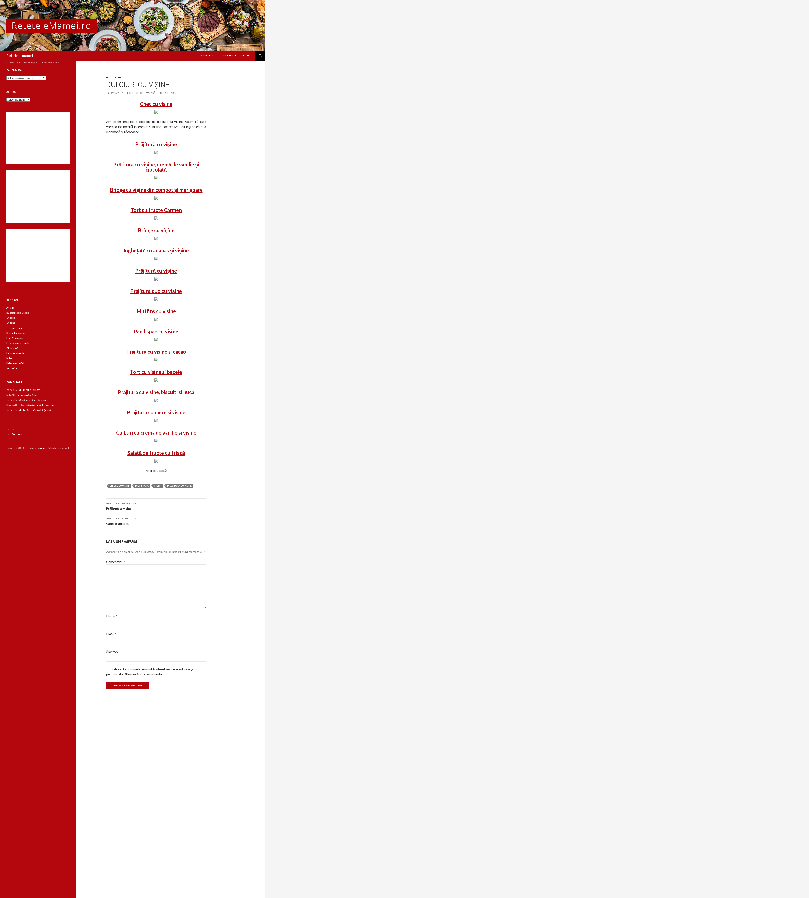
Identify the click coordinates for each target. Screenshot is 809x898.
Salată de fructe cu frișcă (156, 453)
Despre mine (229, 55)
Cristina (10, 322)
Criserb (10, 317)
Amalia (10, 307)
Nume (111, 616)
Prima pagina (208, 55)
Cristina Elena (14, 327)
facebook (17, 434)
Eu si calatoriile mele (17, 343)
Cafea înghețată (121, 521)
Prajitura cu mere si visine (156, 412)
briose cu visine (119, 485)
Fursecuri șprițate (30, 389)
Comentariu (115, 562)
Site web (112, 651)
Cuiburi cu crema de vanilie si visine (156, 433)
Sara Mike (11, 368)
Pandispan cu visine (156, 331)
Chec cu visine (156, 104)
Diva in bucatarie (15, 332)
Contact (247, 55)
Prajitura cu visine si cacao (156, 352)
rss (14, 424)
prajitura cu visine (179, 485)
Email (111, 634)
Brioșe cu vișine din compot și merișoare (156, 190)
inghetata (142, 485)
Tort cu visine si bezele (156, 372)
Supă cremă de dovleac (33, 399)
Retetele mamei (19, 55)
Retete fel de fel (15, 363)
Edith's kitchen (14, 338)
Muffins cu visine (156, 311)
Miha (9, 358)
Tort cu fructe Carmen (156, 210)
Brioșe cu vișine (156, 230)
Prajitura (113, 77)
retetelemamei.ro (37, 448)
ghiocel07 (136, 92)
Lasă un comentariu (162, 92)
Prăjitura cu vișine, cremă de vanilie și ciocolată (156, 167)
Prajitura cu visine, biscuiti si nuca (156, 392)
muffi (157, 485)
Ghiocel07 (12, 348)
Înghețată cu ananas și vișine (156, 250)
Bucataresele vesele (17, 312)
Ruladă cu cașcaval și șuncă (35, 410)
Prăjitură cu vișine (156, 144)
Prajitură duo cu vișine (156, 291)
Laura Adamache (15, 353)
